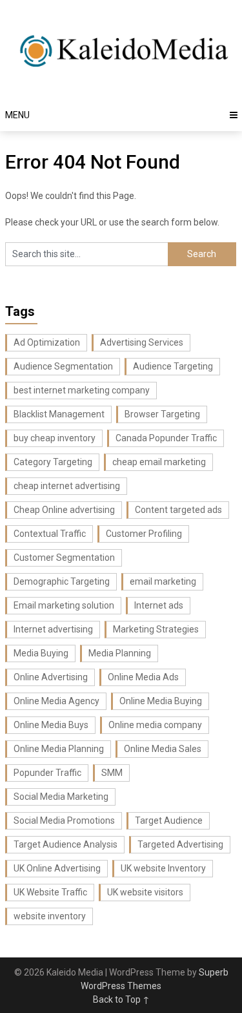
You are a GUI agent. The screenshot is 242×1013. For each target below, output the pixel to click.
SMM (112, 773)
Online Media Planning (59, 749)
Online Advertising (51, 677)
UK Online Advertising (57, 868)
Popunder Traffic (47, 773)
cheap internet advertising (67, 486)
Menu (17, 115)
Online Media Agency (56, 701)
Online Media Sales (162, 749)
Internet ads (158, 605)
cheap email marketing (159, 462)
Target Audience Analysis (65, 844)
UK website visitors (145, 892)
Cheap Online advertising (64, 510)
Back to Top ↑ (121, 999)
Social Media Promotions (64, 820)
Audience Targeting (173, 366)
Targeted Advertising (180, 844)
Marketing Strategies (156, 629)
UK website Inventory (163, 868)
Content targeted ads (178, 510)
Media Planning (119, 653)
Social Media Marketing (61, 796)
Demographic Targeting (62, 581)
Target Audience (169, 820)
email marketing (163, 581)
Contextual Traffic (50, 533)
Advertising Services (141, 342)
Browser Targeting (162, 414)
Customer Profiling (144, 533)
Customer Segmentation (64, 557)
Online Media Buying (160, 701)
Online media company (155, 725)
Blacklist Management (59, 414)
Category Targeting (53, 462)
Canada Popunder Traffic (166, 438)
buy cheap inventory (55, 438)
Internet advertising (53, 629)
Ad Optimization (47, 342)
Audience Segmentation (63, 366)
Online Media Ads (143, 677)
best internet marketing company (82, 390)
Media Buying (41, 653)
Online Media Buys (51, 725)
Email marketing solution (64, 605)
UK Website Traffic (50, 892)
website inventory (50, 916)
